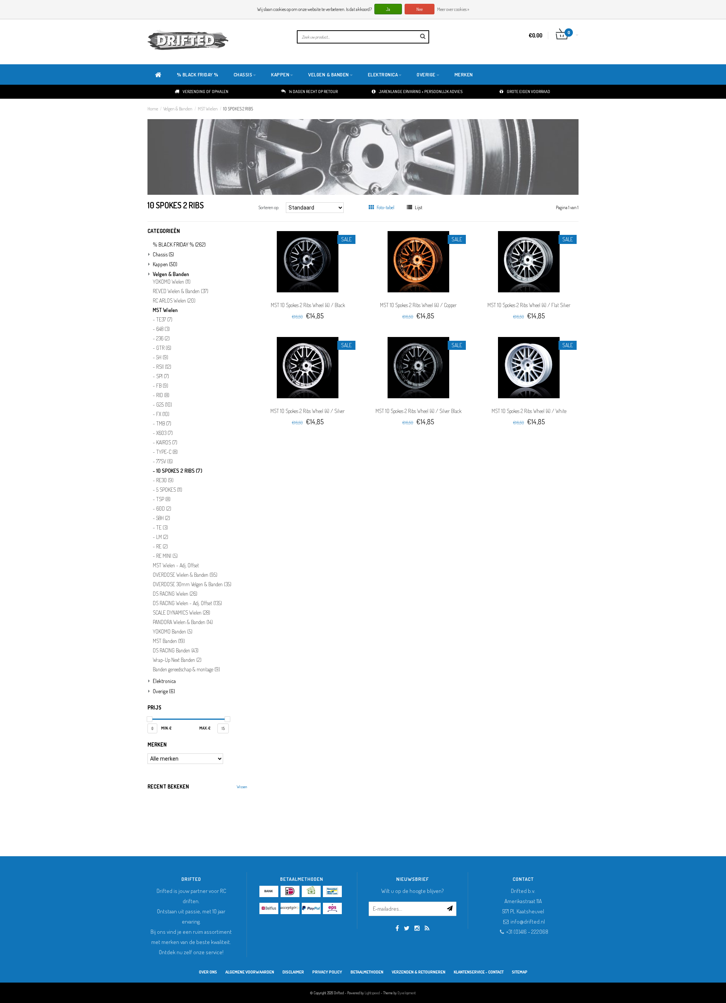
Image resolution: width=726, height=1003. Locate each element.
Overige (426, 74)
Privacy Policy (327, 972)
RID (162, 395)
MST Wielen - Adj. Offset (176, 565)
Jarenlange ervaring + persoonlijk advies (420, 91)
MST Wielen (208, 109)
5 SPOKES (169, 490)
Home (152, 109)
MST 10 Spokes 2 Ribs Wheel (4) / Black (308, 305)
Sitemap (519, 972)
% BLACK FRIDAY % (198, 74)
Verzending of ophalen (205, 91)
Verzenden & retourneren (418, 972)
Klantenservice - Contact (479, 972)
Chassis (243, 74)
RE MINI (167, 556)
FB (162, 386)
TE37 (164, 320)
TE (162, 528)
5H (162, 357)
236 (163, 338)
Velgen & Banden (328, 74)
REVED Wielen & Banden (180, 291)
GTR (163, 348)
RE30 (165, 480)
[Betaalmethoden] (268, 891)
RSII (163, 367)
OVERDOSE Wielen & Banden (185, 575)
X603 (164, 433)
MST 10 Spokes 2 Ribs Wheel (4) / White (529, 411)
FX (162, 414)
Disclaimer (293, 972)
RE (162, 546)
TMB (163, 424)
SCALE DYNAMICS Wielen (181, 613)
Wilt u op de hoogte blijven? (412, 890)
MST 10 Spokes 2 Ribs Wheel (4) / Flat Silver (529, 305)
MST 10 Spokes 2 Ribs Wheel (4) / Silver (307, 411)
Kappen (280, 74)
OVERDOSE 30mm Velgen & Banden (192, 584)
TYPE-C (167, 452)
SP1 (162, 376)
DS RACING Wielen (175, 594)
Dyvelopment (406, 993)
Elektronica (383, 74)
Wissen (242, 786)
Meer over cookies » (453, 9)
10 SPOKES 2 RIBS (238, 109)
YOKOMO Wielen (172, 282)
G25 (164, 405)
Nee (419, 9)
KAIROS (166, 442)
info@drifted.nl (527, 921)
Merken (464, 74)
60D (163, 509)
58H (163, 518)
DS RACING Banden (176, 650)
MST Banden (169, 641)
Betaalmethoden (367, 972)
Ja (388, 9)
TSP (163, 499)
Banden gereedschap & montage (186, 669)
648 (163, 329)
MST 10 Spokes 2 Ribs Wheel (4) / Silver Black (418, 411)
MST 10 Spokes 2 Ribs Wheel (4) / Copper (418, 305)
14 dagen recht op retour (313, 91)
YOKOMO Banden (172, 632)
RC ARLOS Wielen (174, 301)
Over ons (208, 972)
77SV (164, 461)
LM (162, 537)
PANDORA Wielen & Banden (183, 622)
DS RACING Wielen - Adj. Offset (187, 603)
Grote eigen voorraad (528, 91)
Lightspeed (372, 993)
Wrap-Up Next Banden (177, 660)
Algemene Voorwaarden (249, 972)
